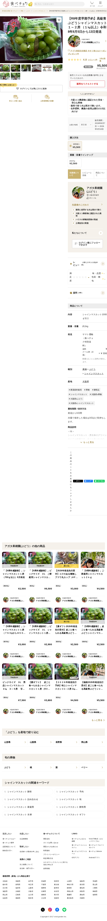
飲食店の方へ (7, 850)
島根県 (95, 891)
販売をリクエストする (87, 84)
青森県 (18, 881)
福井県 (18, 888)
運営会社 (46, 839)
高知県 (82, 895)
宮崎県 (56, 898)
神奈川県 (70, 884)
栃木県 (5, 884)
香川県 (56, 895)
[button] (87, 273)
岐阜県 (56, 888)
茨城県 (95, 881)
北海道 (5, 881)
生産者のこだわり (80, 205)
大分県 (43, 898)
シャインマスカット (94, 373)
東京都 (56, 884)
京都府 (18, 891)
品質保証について (9, 847)
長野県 (43, 888)
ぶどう (92, 369)
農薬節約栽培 (76, 390)
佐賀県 (5, 898)
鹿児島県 (70, 898)
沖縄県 (82, 898)
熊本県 (30, 898)
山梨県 (30, 888)
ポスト (78, 481)
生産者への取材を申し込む (29, 851)
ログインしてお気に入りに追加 (33, 89)
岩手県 (30, 881)
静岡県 (69, 888)
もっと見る (88, 442)
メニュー (100, 6)
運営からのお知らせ (50, 847)
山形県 (69, 881)
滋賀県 (5, 891)
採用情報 (46, 868)
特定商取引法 (48, 858)
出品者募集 (24, 839)
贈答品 (96, 390)
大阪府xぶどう (76, 399)
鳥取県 (82, 891)
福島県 (82, 881)
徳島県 (43, 895)
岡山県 (5, 895)
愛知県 (82, 888)
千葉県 (43, 884)
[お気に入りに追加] (59, 20)
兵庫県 (43, 891)
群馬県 (18, 884)
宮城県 (43, 881)
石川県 (5, 888)
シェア (89, 481)
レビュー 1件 (92, 60)
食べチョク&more (95, 851)
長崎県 (18, 898)
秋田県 (56, 881)
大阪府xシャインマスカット (82, 403)
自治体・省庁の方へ (27, 868)
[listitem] (15, 742)
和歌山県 (70, 891)
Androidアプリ (94, 857)
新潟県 (82, 884)
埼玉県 (30, 884)
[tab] (87, 174)
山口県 (30, 895)
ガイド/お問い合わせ (50, 843)
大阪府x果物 (96, 394)
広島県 (18, 895)
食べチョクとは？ (9, 839)
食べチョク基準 (8, 843)
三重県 (95, 888)
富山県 (95, 884)
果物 (84, 369)
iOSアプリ (75, 857)
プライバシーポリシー (51, 854)
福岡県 (95, 895)
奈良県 (56, 891)
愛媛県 (69, 895)
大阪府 (85, 381)
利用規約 (46, 850)
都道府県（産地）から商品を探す (16, 876)
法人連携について (26, 864)
